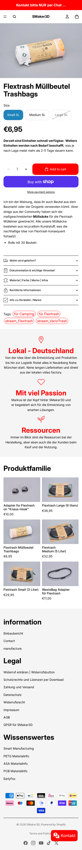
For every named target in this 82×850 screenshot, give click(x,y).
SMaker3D (33, 824)
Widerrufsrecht (14, 702)
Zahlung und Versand (18, 687)
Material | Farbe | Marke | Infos (29, 280)
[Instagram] (33, 843)
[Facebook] (25, 843)
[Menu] (5, 17)
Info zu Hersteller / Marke (25, 300)
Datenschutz (12, 695)
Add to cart (58, 169)
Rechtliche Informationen (25, 290)
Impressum (11, 710)
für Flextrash (49, 314)
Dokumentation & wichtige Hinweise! (32, 270)
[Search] (14, 16)
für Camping (24, 314)
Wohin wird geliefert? (23, 260)
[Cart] (77, 16)
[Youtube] (41, 843)
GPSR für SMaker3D (18, 725)
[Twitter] (56, 843)
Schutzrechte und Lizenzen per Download (33, 679)
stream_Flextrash (19, 321)
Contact (9, 641)
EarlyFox (9, 779)
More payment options (41, 192)
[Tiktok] (48, 843)
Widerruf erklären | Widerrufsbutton (29, 672)
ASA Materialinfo (15, 763)
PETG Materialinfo (16, 756)
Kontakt (68, 835)
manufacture (12, 648)
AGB (6, 717)
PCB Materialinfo (15, 771)
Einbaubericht (13, 633)
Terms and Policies (41, 833)
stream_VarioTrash (52, 321)
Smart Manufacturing (18, 748)
